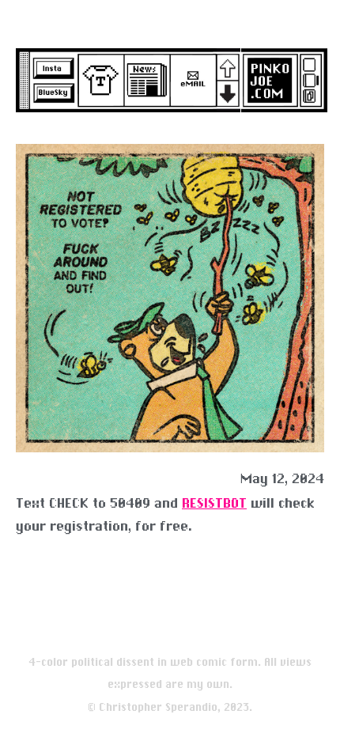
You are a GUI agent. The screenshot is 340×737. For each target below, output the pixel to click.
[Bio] (317, 74)
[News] (143, 80)
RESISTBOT (214, 503)
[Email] (189, 80)
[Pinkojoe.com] (265, 74)
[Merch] (97, 80)
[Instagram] (51, 66)
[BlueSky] (51, 92)
